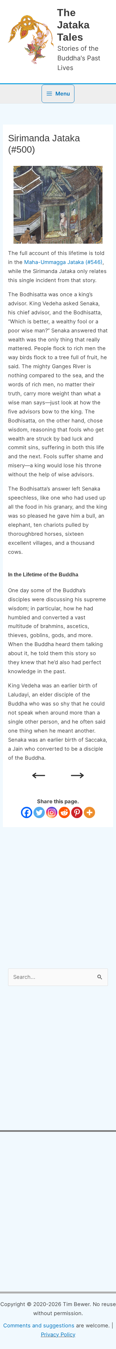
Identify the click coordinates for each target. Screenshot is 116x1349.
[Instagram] (51, 812)
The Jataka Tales (73, 25)
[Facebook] (26, 812)
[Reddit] (64, 812)
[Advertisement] (56, 909)
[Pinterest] (76, 812)
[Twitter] (39, 812)
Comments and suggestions (38, 1325)
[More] (89, 812)
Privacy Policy (58, 1334)
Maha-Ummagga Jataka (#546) (63, 262)
